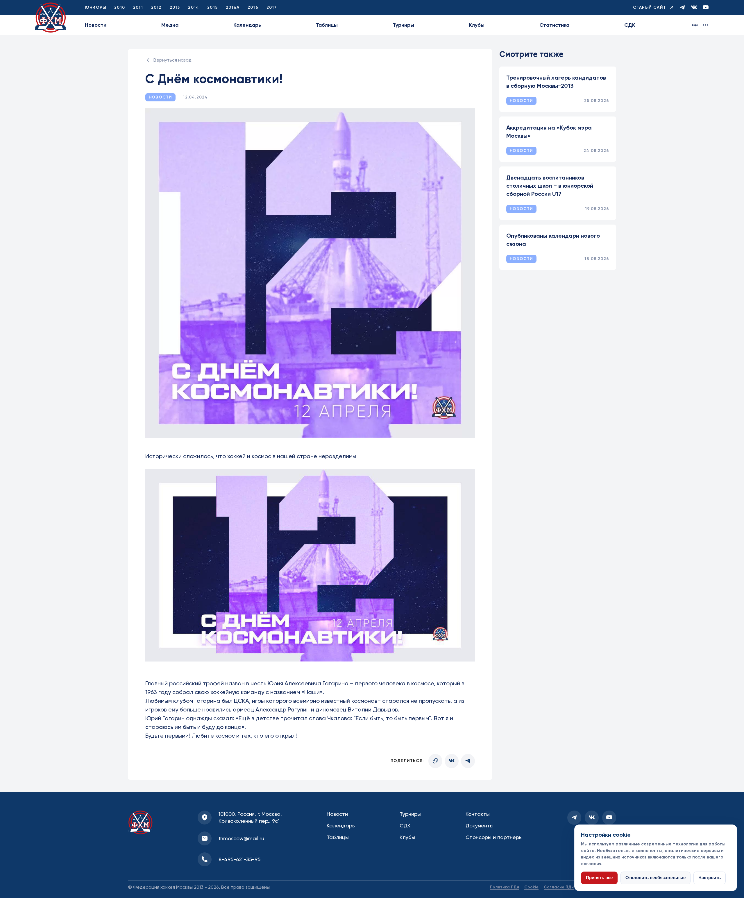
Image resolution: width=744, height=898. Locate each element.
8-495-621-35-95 (239, 859)
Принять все (599, 877)
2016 (253, 7)
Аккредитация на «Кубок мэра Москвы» (549, 131)
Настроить (709, 877)
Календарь (247, 25)
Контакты (478, 814)
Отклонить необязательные (655, 877)
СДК (629, 25)
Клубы (476, 25)
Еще (695, 25)
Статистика (554, 25)
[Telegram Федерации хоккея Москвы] (682, 7)
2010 (119, 7)
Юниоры (95, 7)
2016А (232, 7)
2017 (272, 7)
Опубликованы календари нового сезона (553, 239)
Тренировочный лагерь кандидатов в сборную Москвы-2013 (556, 81)
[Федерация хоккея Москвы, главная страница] (50, 17)
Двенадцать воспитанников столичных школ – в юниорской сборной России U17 (549, 185)
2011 (138, 7)
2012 (156, 7)
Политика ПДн (504, 887)
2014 (193, 7)
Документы (479, 825)
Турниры (403, 25)
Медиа (169, 25)
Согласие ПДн (559, 887)
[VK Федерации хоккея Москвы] (694, 7)
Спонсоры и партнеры (494, 837)
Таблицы (327, 25)
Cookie (531, 887)
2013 (175, 7)
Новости (95, 25)
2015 (212, 7)
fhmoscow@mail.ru (241, 838)
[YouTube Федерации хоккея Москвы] (705, 7)
